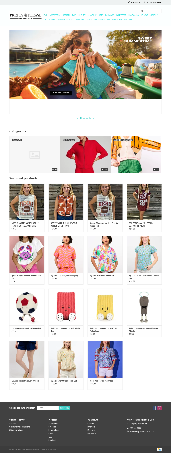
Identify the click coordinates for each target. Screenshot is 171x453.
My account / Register (154, 2)
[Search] (142, 11)
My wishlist (92, 434)
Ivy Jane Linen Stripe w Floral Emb (64, 381)
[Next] (156, 73)
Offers (50, 434)
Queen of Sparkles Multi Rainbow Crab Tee (26, 277)
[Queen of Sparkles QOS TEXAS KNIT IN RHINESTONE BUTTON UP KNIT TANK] (66, 202)
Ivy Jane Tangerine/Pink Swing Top (64, 276)
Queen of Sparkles (65, 19)
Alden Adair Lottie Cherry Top (101, 381)
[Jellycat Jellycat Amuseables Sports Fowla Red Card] (66, 307)
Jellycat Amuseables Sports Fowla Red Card (66, 329)
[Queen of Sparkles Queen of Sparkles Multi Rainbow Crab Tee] (26, 254)
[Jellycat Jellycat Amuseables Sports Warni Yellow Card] (105, 307)
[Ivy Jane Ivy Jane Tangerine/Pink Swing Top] (66, 254)
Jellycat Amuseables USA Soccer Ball (26, 328)
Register (91, 423)
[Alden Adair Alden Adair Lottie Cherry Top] (105, 359)
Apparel (66, 15)
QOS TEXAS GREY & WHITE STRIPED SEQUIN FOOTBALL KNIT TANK (25, 224)
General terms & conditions (19, 427)
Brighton (82, 15)
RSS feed (52, 440)
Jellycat (144, 15)
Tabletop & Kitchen (102, 19)
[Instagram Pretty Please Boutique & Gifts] (159, 408)
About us (12, 423)
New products (53, 430)
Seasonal (80, 19)
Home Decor (121, 15)
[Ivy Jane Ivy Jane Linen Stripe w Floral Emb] (66, 359)
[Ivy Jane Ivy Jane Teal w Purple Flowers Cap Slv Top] (144, 254)
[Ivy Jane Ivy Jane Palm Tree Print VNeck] (105, 254)
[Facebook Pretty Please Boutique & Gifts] (155, 408)
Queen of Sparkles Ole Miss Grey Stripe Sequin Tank (105, 224)
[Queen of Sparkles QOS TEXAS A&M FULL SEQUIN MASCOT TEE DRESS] (144, 202)
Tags (50, 437)
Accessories (55, 15)
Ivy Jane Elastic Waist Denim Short (25, 381)
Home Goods (134, 15)
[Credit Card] (159, 449)
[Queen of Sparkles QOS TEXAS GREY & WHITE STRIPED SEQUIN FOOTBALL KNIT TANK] (26, 202)
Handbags (109, 15)
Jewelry (154, 15)
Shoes (89, 19)
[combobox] (151, 11)
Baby (74, 15)
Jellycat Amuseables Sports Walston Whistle (143, 329)
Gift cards (128, 19)
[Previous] (14, 73)
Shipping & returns (16, 430)
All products (53, 423)
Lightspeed (53, 449)
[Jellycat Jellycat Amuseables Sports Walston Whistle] (144, 307)
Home (45, 15)
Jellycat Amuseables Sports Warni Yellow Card (103, 329)
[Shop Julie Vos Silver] (85, 58)
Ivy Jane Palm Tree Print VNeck (102, 276)
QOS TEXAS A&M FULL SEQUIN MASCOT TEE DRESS (141, 224)
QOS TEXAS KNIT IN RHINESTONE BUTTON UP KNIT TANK (64, 224)
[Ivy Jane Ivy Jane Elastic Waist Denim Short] (26, 359)
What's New (117, 19)
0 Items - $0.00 (136, 2)
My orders (91, 427)
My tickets (91, 430)
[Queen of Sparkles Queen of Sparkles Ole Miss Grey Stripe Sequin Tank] (105, 202)
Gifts (101, 15)
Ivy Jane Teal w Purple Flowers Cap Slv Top (144, 277)
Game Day (92, 15)
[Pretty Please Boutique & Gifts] (25, 15)
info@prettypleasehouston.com (142, 431)
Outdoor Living (49, 19)
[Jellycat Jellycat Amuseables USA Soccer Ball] (26, 307)
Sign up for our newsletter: (22, 407)
